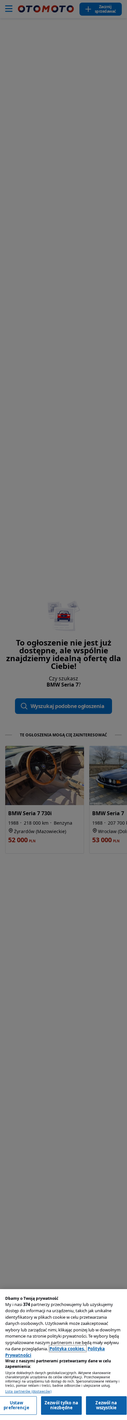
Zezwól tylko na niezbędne (61, 1405)
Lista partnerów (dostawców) (28, 1391)
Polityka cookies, (67, 1349)
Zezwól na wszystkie (106, 1405)
